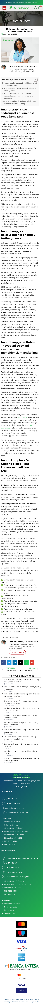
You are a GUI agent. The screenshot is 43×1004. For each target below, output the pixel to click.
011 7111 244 (11, 799)
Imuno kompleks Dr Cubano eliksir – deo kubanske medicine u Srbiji (20, 102)
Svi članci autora (17, 652)
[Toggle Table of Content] (34, 80)
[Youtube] (26, 787)
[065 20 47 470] (3, 867)
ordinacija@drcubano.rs (14, 808)
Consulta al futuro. (19, 1002)
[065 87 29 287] (3, 803)
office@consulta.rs (14, 872)
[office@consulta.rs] (3, 872)
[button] (4, 8)
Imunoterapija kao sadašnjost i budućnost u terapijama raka (20, 84)
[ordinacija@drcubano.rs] (3, 808)
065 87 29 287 (13, 803)
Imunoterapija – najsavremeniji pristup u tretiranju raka (20, 89)
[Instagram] (21, 787)
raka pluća (22, 417)
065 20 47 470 (13, 867)
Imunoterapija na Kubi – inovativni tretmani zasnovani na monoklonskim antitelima (19, 95)
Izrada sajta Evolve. (33, 1002)
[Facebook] (17, 787)
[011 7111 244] (3, 798)
